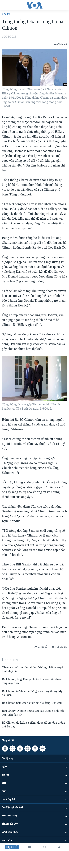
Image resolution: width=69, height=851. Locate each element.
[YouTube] (29, 847)
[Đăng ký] (42, 748)
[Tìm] (59, 847)
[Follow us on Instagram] (27, 748)
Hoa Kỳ (6, 14)
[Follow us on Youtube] (20, 748)
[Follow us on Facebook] (5, 748)
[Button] (60, 44)
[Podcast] (35, 748)
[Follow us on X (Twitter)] (12, 748)
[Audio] (44, 847)
